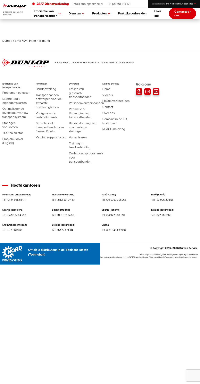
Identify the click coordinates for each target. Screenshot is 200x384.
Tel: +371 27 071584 (62, 230)
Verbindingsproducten (51, 137)
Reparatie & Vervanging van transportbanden (80, 113)
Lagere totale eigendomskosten (14, 100)
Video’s (107, 95)
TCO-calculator (12, 133)
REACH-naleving (113, 129)
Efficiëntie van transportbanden (45, 13)
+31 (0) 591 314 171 (118, 4)
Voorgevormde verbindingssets (46, 115)
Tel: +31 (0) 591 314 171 (13, 200)
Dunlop (7, 40)
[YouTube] (147, 91)
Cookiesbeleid (107, 62)
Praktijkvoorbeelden (132, 13)
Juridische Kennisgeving (84, 62)
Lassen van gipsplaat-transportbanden (80, 93)
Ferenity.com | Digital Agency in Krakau (182, 254)
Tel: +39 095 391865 (162, 200)
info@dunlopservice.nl (88, 4)
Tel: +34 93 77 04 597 (14, 215)
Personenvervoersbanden (86, 103)
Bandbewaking (46, 89)
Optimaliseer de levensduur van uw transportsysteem (15, 112)
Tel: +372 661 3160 (161, 215)
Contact (107, 107)
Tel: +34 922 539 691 (113, 215)
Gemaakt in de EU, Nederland (115, 121)
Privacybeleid (61, 62)
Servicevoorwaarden (173, 257)
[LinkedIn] (156, 91)
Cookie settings (126, 62)
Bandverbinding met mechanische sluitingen (83, 127)
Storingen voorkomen (10, 125)
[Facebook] (139, 91)
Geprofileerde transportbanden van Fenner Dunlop (50, 127)
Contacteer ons (182, 13)
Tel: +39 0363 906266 (114, 200)
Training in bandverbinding (79, 145)
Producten (99, 13)
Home (106, 89)
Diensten (75, 13)
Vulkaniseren (78, 137)
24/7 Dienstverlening (53, 3)
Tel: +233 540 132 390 (114, 230)
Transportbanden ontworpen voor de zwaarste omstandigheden (49, 101)
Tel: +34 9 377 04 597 (64, 215)
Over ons (157, 13)
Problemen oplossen (16, 92)
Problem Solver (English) (12, 141)
